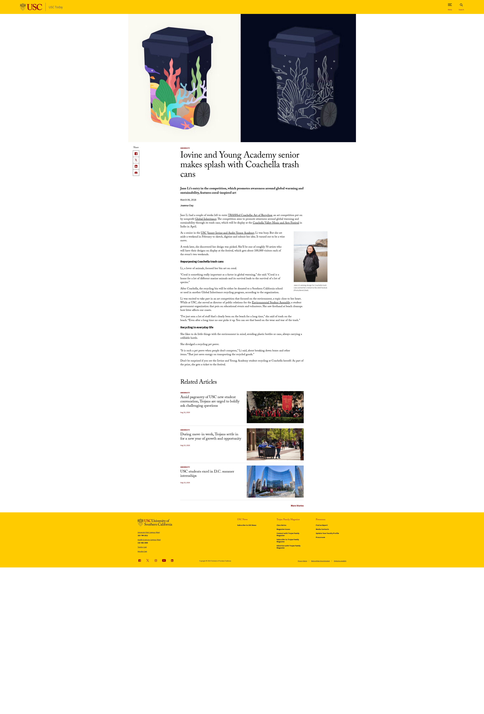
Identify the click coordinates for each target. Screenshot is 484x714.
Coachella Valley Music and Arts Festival (276, 223)
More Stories (297, 505)
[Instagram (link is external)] (156, 560)
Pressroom (320, 537)
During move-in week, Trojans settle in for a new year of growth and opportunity (210, 436)
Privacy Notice (302, 561)
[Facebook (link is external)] (139, 560)
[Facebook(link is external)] (136, 153)
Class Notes (281, 525)
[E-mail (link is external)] (136, 172)
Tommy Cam (142, 547)
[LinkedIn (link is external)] (136, 166)
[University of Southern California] (31, 7)
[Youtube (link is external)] (164, 560)
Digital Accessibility (340, 561)
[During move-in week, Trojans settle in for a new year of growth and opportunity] (275, 444)
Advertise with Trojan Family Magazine (288, 547)
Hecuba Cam (142, 551)
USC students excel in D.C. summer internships (207, 474)
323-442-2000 (143, 543)
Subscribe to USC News (246, 525)
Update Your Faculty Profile (327, 533)
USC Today (56, 7)
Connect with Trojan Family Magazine (288, 534)
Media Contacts (322, 529)
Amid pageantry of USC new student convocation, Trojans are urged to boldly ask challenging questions (209, 401)
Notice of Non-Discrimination (320, 561)
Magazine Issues (283, 529)
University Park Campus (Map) (149, 532)
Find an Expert (322, 525)
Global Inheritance (205, 219)
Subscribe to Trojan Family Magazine (288, 540)
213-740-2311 (143, 535)
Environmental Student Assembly (271, 302)
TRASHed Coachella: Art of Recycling (250, 215)
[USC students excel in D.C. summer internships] (275, 482)
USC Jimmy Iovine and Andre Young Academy (227, 233)
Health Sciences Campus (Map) (149, 540)
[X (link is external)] (136, 160)
